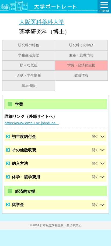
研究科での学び (81, 45)
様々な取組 (28, 65)
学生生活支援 (28, 55)
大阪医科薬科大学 (41, 22)
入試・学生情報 (28, 75)
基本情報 (29, 86)
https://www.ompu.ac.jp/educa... (32, 123)
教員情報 (81, 75)
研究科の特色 (28, 45)
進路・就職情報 (81, 55)
